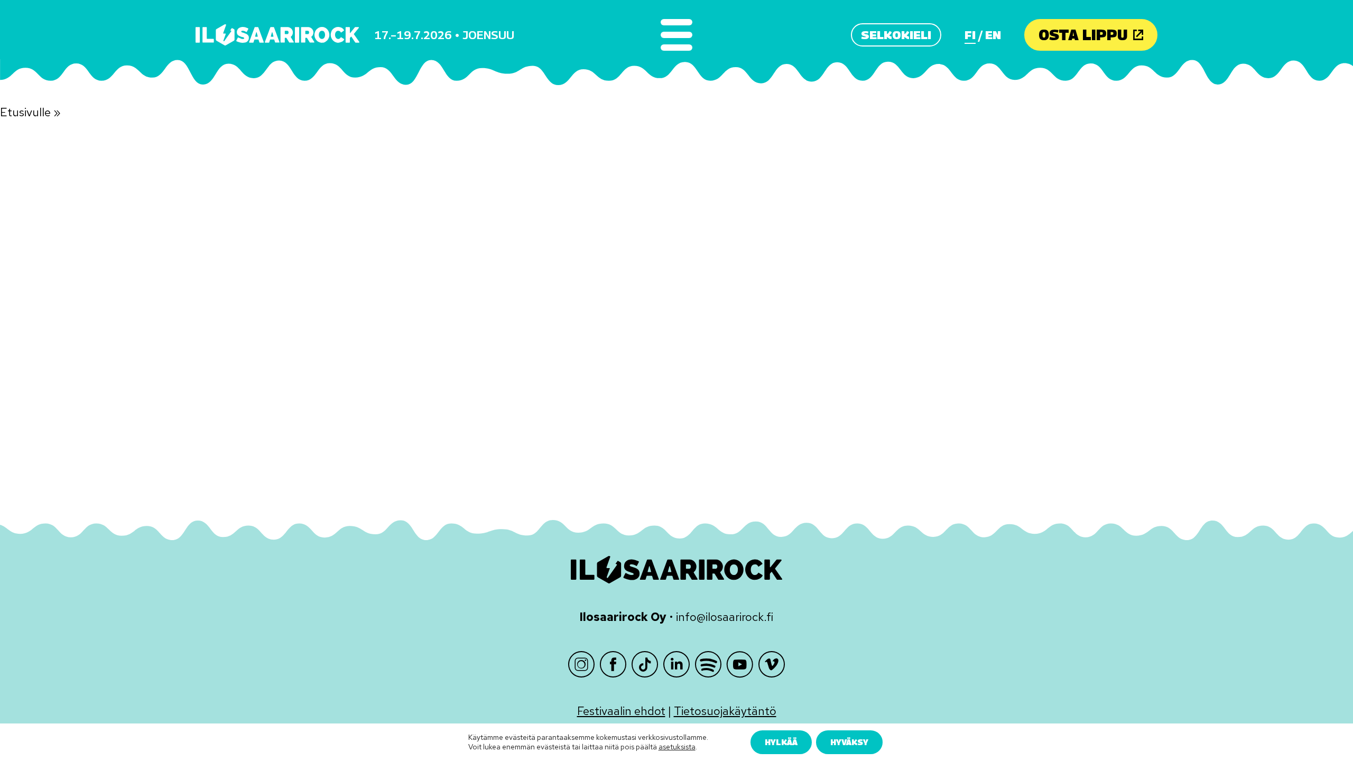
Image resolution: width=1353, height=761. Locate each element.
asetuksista (677, 747)
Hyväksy (849, 742)
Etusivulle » (30, 112)
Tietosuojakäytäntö (725, 711)
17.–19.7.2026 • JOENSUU (444, 35)
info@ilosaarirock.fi (724, 617)
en (993, 35)
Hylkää (781, 742)
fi (970, 35)
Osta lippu (1083, 34)
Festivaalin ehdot (621, 711)
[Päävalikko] (676, 35)
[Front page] (277, 35)
